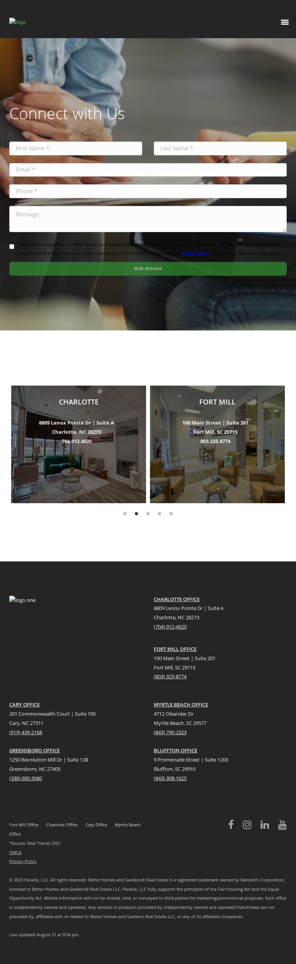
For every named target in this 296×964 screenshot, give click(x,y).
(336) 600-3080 (25, 778)
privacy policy (195, 253)
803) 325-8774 (171, 676)
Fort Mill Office (24, 824)
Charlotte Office (61, 824)
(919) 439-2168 (25, 732)
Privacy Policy (23, 861)
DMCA (15, 852)
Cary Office (96, 824)
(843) (159, 778)
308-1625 (176, 778)
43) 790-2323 (172, 732)
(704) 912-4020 (170, 626)
